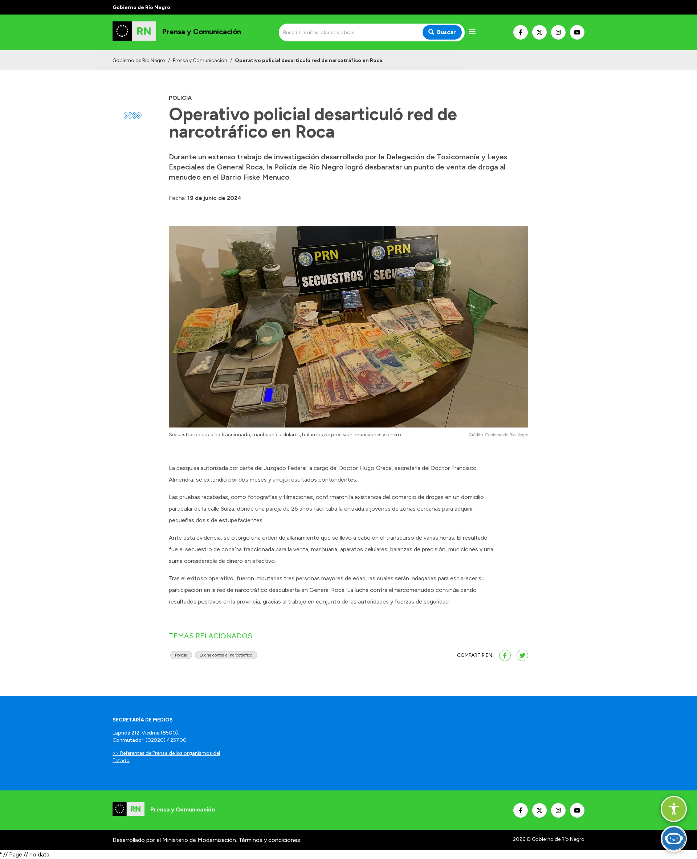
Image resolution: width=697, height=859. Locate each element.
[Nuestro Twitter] (539, 32)
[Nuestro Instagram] (558, 32)
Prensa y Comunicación (200, 60)
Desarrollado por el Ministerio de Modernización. (175, 839)
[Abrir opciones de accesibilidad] (674, 809)
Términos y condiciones (269, 839)
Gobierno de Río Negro (139, 60)
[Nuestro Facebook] (520, 32)
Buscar (446, 32)
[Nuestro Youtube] (577, 32)
